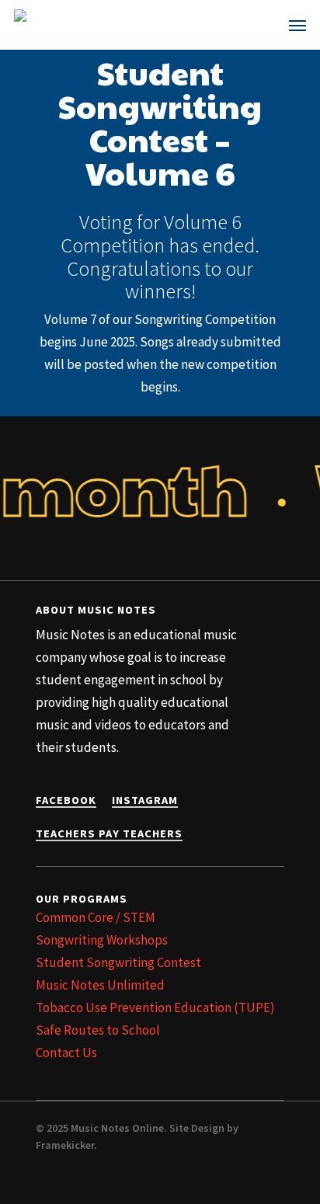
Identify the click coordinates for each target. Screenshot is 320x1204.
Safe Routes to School (98, 1030)
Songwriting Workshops (102, 939)
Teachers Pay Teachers (109, 833)
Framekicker (65, 1145)
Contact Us (66, 1052)
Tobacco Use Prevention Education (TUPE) (155, 1007)
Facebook (66, 800)
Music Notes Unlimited (100, 984)
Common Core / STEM (95, 917)
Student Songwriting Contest (118, 962)
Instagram (145, 800)
